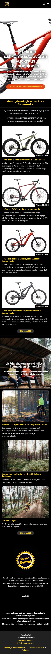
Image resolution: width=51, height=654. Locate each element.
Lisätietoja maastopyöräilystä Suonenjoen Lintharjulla (25, 618)
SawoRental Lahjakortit (25, 616)
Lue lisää (25, 596)
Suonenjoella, (37, 580)
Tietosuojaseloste (36, 647)
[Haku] (44, 4)
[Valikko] (48, 4)
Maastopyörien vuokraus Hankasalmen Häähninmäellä (25, 624)
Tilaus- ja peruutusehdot (14, 647)
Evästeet (25, 650)
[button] (4, 53)
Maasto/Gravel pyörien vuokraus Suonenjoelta (25, 613)
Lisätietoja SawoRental (25, 621)
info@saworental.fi (25, 643)
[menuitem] (44, 4)
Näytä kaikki (25, 331)
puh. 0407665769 (25, 640)
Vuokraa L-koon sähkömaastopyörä (25, 86)
